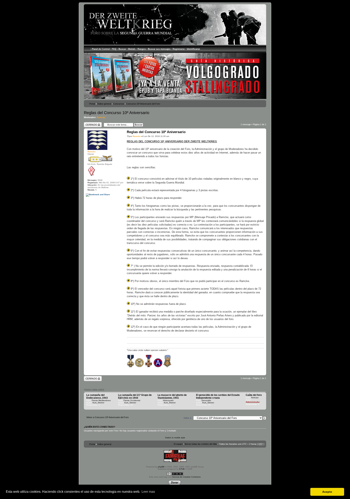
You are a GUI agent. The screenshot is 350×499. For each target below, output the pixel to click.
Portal (92, 104)
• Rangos (141, 49)
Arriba (263, 369)
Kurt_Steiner (98, 403)
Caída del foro (254, 395)
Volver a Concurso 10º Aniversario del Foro (107, 417)
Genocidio (206, 400)
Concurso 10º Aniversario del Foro (143, 104)
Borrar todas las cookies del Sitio (201, 444)
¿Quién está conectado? (99, 427)
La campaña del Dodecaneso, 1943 (97, 396)
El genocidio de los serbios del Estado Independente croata (218, 396)
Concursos (118, 104)
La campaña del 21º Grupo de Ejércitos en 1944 (135, 396)
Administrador (253, 402)
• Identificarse (192, 49)
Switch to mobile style (175, 437)
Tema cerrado (91, 123)
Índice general (104, 104)
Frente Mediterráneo (101, 400)
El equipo (178, 444)
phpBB (161, 467)
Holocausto (168, 400)
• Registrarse (178, 49)
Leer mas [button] (148, 491)
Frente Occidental (132, 400)
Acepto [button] (327, 491)
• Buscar (121, 49)
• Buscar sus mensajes (158, 49)
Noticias (254, 397)
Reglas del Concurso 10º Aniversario (116, 112)
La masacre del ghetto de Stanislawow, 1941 (172, 396)
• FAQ (113, 49)
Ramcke (101, 117)
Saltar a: (188, 418)
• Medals (131, 49)
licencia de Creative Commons (186, 477)
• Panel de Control (100, 49)
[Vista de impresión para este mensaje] (88, 372)
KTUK (182, 469)
